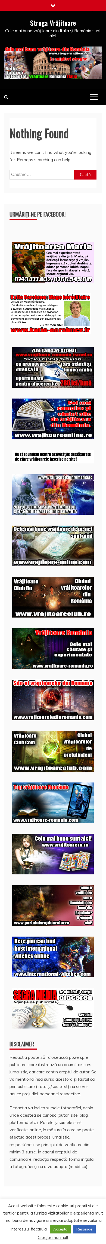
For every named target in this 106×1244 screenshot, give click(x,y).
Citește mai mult (53, 1237)
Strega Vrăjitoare (53, 23)
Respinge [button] (84, 1229)
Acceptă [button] (60, 1229)
